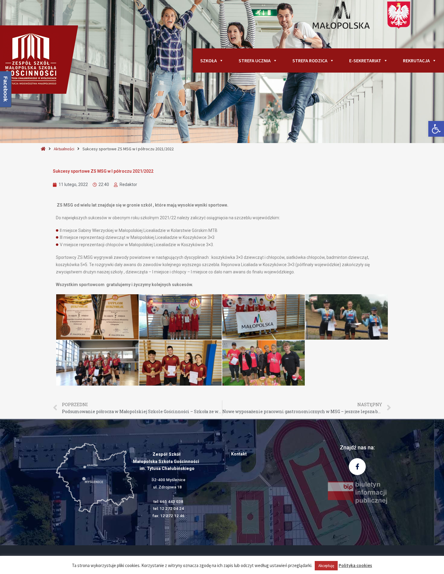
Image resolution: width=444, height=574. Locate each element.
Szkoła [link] (208, 60)
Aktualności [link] (64, 149)
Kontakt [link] (239, 454)
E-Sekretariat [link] (365, 60)
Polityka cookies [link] (355, 565)
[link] (436, 129)
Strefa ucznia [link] (255, 60)
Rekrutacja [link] (416, 60)
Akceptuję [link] (326, 565)
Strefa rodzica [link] (309, 60)
